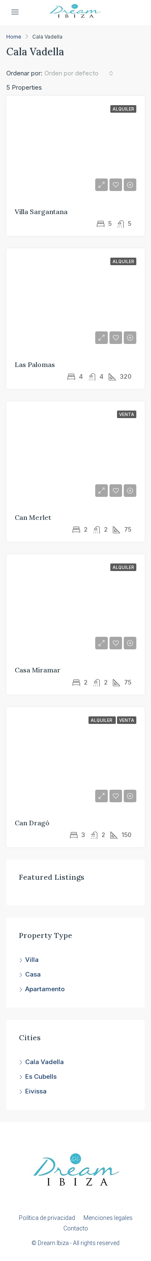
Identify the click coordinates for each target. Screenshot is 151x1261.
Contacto (75, 1228)
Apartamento (45, 989)
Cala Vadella (44, 1062)
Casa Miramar (37, 670)
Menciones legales (108, 1217)
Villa (32, 960)
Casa (33, 974)
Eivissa (36, 1091)
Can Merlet (33, 517)
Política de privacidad (47, 1217)
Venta (126, 414)
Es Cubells (41, 1076)
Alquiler (123, 108)
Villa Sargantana (41, 211)
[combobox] (79, 73)
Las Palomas (35, 364)
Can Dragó (32, 823)
